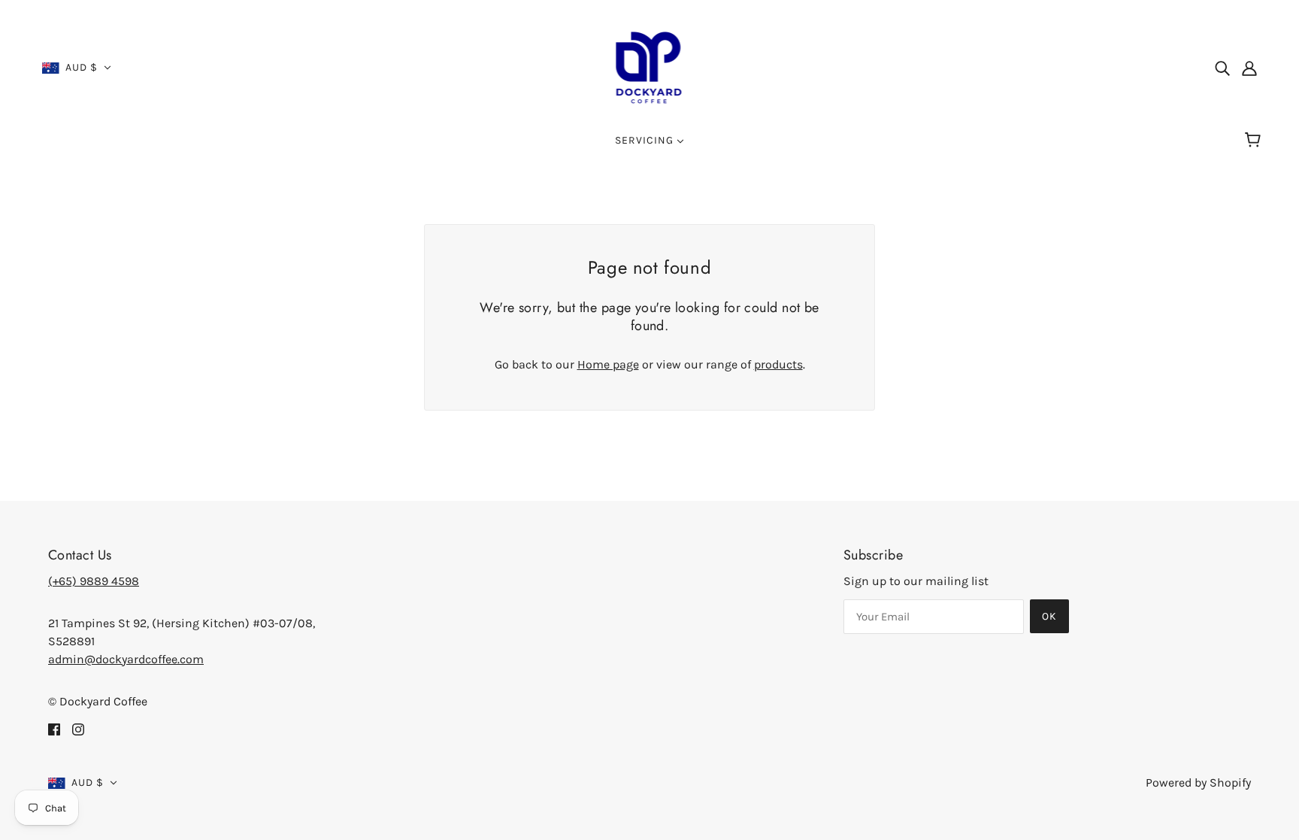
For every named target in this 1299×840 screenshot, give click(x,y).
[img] (1222, 68)
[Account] (1249, 68)
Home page (608, 364)
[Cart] (1255, 140)
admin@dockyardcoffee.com (126, 659)
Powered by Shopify (1198, 782)
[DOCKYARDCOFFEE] (650, 66)
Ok (1049, 616)
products (778, 364)
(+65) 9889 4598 (93, 581)
